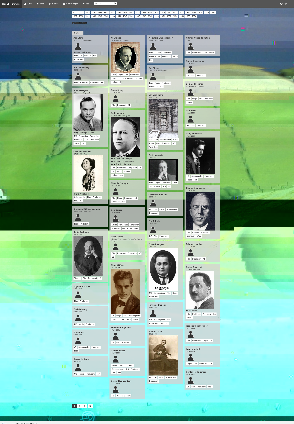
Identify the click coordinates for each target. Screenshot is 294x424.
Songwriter (83, 136)
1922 (144, 12)
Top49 (135, 319)
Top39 (119, 171)
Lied (83, 143)
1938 (81, 16)
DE (81, 56)
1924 (156, 12)
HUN (127, 369)
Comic (189, 102)
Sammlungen (71, 4)
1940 (94, 16)
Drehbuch (78, 140)
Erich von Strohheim (124, 161)
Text (123, 202)
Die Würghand (82, 194)
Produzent (78, 59)
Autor (29, 4)
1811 (100, 12)
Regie (81, 374)
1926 (169, 12)
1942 (106, 16)
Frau (76, 201)
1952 (169, 16)
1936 (213, 12)
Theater (77, 278)
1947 (138, 16)
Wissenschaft (165, 140)
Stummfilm (132, 253)
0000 (75, 12)
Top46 (211, 53)
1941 (100, 16)
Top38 (129, 228)
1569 (87, 12)
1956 (194, 16)
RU (113, 396)
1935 (206, 12)
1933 (194, 12)
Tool (87, 4)
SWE (199, 236)
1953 (175, 16)
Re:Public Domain (11, 4)
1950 (156, 16)
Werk (41, 4)
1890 (119, 12)
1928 (181, 12)
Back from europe (123, 158)
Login (284, 4)
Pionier (158, 53)
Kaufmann (94, 82)
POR (205, 53)
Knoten (54, 4)
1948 (144, 16)
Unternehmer (127, 78)
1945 (125, 16)
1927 (175, 12)
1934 (200, 12)
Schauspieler (79, 197)
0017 (81, 12)
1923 (150, 12)
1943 (112, 16)
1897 (125, 12)
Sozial (175, 140)
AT (102, 82)
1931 (188, 12)
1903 (131, 12)
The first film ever (123, 164)
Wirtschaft (153, 147)
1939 (87, 16)
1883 (112, 12)
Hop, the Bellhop (83, 52)
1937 (75, 16)
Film (76, 56)
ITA (150, 320)
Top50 (76, 143)
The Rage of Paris (86, 133)
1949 (150, 16)
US (94, 56)
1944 (119, 16)
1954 (181, 16)
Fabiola (193, 311)
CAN (114, 75)
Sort (77, 32)
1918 (137, 12)
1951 (163, 16)
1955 (188, 16)
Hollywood (116, 82)
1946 (131, 16)
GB (169, 186)
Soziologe (153, 140)
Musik (81, 324)
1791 (94, 12)
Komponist (123, 225)
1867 (106, 12)
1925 (162, 12)
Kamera (195, 232)
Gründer (87, 56)
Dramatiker (94, 136)
